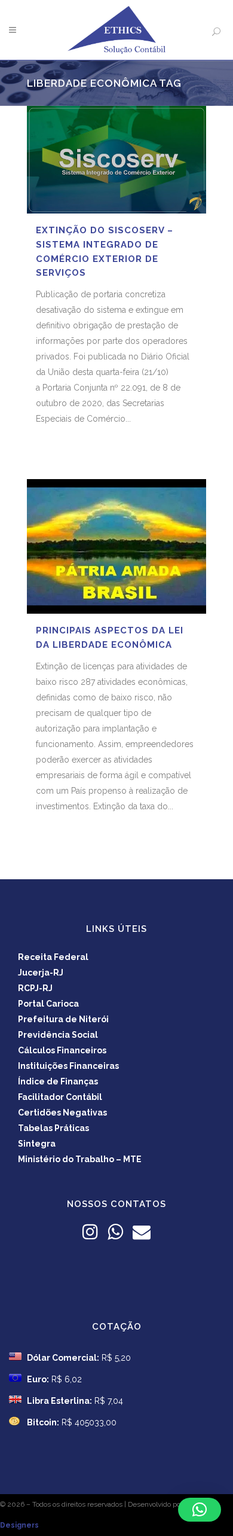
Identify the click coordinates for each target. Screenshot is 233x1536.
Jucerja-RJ (40, 972)
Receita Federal (53, 957)
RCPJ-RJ (35, 988)
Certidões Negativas (62, 1112)
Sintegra (37, 1143)
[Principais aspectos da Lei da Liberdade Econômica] (116, 546)
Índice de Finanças (58, 1081)
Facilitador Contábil (60, 1097)
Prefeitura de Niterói (63, 1019)
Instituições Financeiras (68, 1066)
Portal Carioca (48, 1003)
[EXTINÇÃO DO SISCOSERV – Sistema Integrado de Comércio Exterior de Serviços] (116, 160)
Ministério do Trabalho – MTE (80, 1159)
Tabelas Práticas (53, 1128)
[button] (199, 1510)
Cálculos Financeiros (62, 1050)
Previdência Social (58, 1035)
